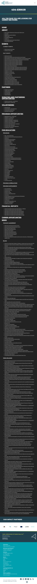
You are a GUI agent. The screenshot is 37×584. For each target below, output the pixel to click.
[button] (21, 579)
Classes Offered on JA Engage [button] (9, 546)
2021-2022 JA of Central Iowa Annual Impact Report (14, 213)
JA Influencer (7, 199)
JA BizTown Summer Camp (10, 73)
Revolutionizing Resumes (9, 340)
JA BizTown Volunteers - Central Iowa (11, 121)
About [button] (4, 557)
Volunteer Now (7, 107)
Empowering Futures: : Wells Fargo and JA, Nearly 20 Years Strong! (17, 283)
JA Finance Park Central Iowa (10, 122)
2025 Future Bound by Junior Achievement (12, 301)
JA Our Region (7, 174)
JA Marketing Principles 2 (9, 166)
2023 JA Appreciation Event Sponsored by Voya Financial (15, 57)
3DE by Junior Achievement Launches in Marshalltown (15, 288)
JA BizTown (7, 138)
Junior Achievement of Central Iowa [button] (10, 573)
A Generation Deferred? (9, 319)
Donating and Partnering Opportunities (13, 97)
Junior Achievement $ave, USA (10, 201)
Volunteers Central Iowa (9, 111)
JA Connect (7, 194)
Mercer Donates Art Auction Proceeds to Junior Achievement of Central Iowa (19, 345)
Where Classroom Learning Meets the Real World (14, 272)
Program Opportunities (12, 114)
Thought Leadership (9, 223)
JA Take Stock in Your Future (10, 177)
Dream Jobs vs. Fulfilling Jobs (10, 320)
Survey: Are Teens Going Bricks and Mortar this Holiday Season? (16, 476)
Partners (6, 87)
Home (4, 27)
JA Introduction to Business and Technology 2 (13, 159)
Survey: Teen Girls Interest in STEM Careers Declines (14, 450)
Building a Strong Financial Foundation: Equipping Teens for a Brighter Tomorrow (19, 304)
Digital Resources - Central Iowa (10, 116)
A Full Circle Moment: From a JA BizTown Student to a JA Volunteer (17, 253)
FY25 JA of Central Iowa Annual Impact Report (13, 209)
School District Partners (9, 41)
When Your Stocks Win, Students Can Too (12, 274)
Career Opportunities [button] (7, 565)
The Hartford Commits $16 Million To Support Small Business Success (17, 422)
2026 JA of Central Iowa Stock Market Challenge (13, 64)
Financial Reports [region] (6, 555)
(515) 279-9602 (5, 539)
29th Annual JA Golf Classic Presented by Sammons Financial (16, 67)
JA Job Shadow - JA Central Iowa (11, 108)
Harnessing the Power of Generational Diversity (13, 342)
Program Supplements (10, 186)
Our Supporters (7, 93)
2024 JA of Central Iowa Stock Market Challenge (13, 62)
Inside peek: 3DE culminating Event (11, 273)
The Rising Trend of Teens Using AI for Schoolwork (14, 346)
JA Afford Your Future (8, 203)
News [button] (4, 566)
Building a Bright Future (9, 337)
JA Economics (7, 145)
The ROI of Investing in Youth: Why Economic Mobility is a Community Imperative (19, 275)
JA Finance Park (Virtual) (9, 151)
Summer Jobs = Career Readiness (11, 313)
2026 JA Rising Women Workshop (11, 65)
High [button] (4, 571)
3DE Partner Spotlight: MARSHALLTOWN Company (14, 263)
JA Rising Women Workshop (10, 78)
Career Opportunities (11, 217)
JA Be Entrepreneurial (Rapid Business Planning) (13, 136)
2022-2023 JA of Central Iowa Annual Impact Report (14, 212)
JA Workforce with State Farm (10, 298)
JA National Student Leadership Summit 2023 (13, 347)
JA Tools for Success (8, 180)
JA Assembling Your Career (9, 197)
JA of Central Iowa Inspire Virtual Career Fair (13, 77)
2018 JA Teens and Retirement (10, 229)
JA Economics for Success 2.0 (10, 146)
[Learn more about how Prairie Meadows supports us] (4, 527)
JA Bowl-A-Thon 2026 (8, 50)
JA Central (6, 33)
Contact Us (7, 38)
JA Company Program (9, 143)
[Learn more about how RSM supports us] (10, 527)
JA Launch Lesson (8, 164)
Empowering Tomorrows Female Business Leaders (14, 334)
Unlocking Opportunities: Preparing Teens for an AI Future (15, 314)
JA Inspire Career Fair (8, 75)
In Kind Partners (7, 92)
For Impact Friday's (8, 341)
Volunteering (8, 105)
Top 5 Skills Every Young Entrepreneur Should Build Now (15, 303)
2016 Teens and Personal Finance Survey (12, 225)
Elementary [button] (5, 569)
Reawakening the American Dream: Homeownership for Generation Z (17, 310)
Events (5, 44)
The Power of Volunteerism (10, 324)
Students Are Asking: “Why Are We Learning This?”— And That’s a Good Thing (19, 289)
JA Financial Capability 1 (9, 154)
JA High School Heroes (9, 156)
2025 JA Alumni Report (9, 235)
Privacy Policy (7, 36)
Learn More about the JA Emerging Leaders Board (14, 349)
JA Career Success (8, 141)
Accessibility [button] (5, 581)
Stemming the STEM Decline (10, 318)
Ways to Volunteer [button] (6, 545)
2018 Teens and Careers (9, 230)
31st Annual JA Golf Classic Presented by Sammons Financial (15, 69)
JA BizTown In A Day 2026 (9, 72)
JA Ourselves (7, 175)
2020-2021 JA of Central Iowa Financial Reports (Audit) (14, 214)
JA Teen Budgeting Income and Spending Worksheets (15, 196)
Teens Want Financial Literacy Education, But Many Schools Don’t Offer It (18, 309)
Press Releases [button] (6, 564)
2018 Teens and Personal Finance (11, 233)
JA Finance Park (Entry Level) (10, 150)
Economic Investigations (9, 202)
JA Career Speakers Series (9, 140)
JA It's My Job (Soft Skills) (9, 161)
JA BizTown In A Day (8, 70)
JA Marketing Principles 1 (9, 165)
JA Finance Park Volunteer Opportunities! (12, 339)
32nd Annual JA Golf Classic (10, 49)
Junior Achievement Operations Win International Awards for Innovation (18, 391)
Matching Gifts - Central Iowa (10, 102)
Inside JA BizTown (8, 257)
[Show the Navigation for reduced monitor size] (35, 2)
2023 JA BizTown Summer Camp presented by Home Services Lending (18, 58)
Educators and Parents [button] (8, 548)
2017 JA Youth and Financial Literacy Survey (12, 226)
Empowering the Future (9, 344)
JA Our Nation (7, 172)
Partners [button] (5, 552)
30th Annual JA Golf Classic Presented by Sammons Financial (16, 68)
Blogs (5, 240)
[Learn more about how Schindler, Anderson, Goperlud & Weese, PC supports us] (21, 527)
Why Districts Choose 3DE (9, 260)
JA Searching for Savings (9, 198)
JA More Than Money (8, 167)
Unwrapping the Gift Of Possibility (11, 325)
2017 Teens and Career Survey (10, 228)
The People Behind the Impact (10, 250)
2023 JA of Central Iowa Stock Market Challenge (13, 60)
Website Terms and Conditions (10, 35)
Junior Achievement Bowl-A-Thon (11, 80)
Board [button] (4, 560)
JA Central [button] (15, 581)
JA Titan (6, 179)
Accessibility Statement (9, 37)
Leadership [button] (5, 558)
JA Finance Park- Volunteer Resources (12, 126)
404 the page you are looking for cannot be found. (17, 19)
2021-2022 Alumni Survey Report (10, 234)
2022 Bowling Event (8, 55)
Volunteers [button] (5, 544)
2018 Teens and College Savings (10, 231)
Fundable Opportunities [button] (8, 553)
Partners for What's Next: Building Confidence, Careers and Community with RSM (19, 243)
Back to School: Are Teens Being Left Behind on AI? (14, 291)
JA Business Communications (10, 139)
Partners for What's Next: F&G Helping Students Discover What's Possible (18, 247)
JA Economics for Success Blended (11, 148)
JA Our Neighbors (8, 188)
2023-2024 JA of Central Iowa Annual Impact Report (14, 211)
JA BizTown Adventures (9, 118)
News (4, 220)
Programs (6, 133)
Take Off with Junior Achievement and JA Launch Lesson (15, 329)
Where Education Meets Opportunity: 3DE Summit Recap (15, 270)
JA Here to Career (8, 192)
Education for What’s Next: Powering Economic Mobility (15, 269)
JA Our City (7, 169)
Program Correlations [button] (7, 550)
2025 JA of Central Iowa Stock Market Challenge (13, 63)
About (5, 30)
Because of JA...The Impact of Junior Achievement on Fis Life (16, 316)
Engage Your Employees (9, 89)
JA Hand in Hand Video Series (10, 193)
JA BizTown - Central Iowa (9, 117)
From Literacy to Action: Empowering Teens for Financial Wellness (17, 315)
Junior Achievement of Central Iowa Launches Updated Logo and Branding (18, 432)
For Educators (8, 130)
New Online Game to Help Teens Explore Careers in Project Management (18, 415)
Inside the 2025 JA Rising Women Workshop (13, 290)
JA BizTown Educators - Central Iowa (11, 120)
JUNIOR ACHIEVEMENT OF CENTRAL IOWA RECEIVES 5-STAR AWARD (18, 429)
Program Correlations (10, 183)
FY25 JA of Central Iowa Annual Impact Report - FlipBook (15, 208)
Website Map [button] (10, 581)
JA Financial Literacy (8, 155)
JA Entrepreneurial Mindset (10, 149)
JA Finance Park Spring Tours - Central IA (12, 123)
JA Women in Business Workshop (11, 79)
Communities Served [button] (7, 561)
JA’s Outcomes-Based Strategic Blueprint (12, 262)
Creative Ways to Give (8, 90)
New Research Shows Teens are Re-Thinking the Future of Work (16, 350)
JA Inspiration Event (8, 74)
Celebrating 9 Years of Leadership (11, 278)
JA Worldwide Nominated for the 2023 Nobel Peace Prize (15, 355)
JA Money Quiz (7, 191)
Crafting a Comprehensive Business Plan (12, 326)
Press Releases (7, 358)
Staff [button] (4, 559)
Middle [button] (4, 570)
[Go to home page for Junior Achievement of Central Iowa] (7, 2)
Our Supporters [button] (6, 554)
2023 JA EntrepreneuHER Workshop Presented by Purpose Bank (17, 59)
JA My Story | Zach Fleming (10, 354)
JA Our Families (7, 171)
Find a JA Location (6, 575)
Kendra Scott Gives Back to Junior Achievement (13, 84)
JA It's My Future (8, 160)
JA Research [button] (5, 562)
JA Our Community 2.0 (9, 170)
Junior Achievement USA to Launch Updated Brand (14, 416)
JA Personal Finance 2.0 (9, 176)
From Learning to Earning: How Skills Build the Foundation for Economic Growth (19, 252)
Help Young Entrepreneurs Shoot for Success (13, 321)
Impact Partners (8, 94)
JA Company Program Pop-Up (10, 144)
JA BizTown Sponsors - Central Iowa (11, 101)
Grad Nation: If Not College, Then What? (12, 311)
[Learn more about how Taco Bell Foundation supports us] (27, 527)
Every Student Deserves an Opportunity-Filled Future (14, 32)
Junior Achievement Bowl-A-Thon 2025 (12, 83)
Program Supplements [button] (7, 549)
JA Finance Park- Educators (10, 125)
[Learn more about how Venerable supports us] (33, 527)
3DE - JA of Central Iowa (9, 135)
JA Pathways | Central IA (9, 127)
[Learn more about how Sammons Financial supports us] (16, 527)
